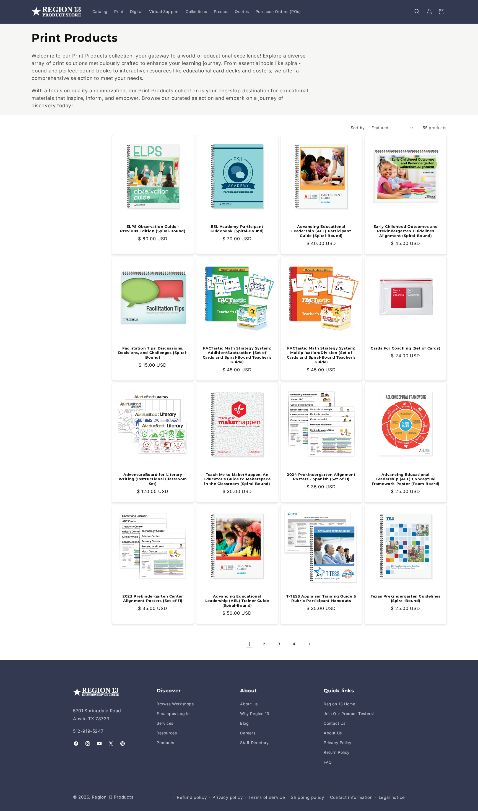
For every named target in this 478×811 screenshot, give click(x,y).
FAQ (328, 762)
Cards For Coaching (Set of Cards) (405, 348)
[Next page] (309, 644)
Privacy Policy (337, 742)
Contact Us (334, 723)
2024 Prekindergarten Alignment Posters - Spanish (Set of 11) (321, 476)
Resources (167, 733)
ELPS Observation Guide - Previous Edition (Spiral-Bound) (153, 228)
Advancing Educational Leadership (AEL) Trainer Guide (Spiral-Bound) (237, 600)
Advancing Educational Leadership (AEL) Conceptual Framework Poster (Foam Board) (405, 479)
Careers (247, 733)
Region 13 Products (113, 797)
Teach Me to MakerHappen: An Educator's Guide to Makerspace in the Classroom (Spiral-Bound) (237, 479)
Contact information (351, 797)
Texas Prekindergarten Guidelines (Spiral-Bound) (405, 598)
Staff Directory (254, 742)
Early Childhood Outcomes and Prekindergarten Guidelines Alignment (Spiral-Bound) (405, 231)
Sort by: (358, 127)
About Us (333, 733)
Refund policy (192, 797)
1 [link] (249, 644)
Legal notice (392, 797)
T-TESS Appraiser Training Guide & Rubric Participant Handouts (321, 598)
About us (249, 704)
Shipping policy (307, 797)
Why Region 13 (254, 713)
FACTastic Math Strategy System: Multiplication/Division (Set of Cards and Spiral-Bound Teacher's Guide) (321, 355)
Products (165, 742)
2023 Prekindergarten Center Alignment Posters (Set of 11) (153, 598)
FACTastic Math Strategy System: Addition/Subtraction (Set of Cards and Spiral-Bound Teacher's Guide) (236, 355)
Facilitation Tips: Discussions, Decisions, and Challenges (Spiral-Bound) (153, 352)
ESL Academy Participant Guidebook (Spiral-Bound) (237, 228)
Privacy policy (227, 797)
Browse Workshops (175, 704)
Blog (244, 723)
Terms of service (266, 797)
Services (165, 723)
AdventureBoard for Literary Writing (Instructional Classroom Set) (153, 479)
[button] (417, 12)
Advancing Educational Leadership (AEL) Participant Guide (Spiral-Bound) (321, 231)
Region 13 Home (339, 704)
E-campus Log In (173, 713)
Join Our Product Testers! (349, 713)
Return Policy (337, 752)
